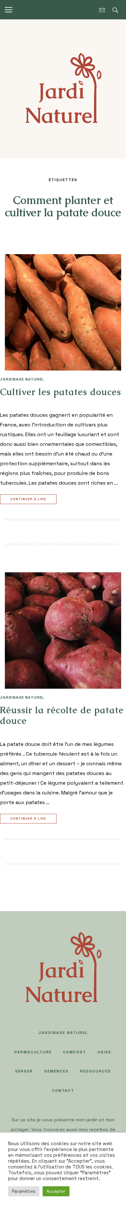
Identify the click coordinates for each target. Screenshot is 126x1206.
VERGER (24, 1071)
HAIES (104, 1052)
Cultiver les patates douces (60, 392)
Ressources (95, 1071)
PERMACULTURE (33, 1052)
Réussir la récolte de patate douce (62, 715)
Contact (63, 1090)
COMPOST (74, 1052)
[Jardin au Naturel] (63, 88)
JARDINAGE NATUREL (22, 379)
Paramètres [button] (24, 1191)
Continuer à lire (28, 499)
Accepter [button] (56, 1191)
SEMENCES (56, 1071)
